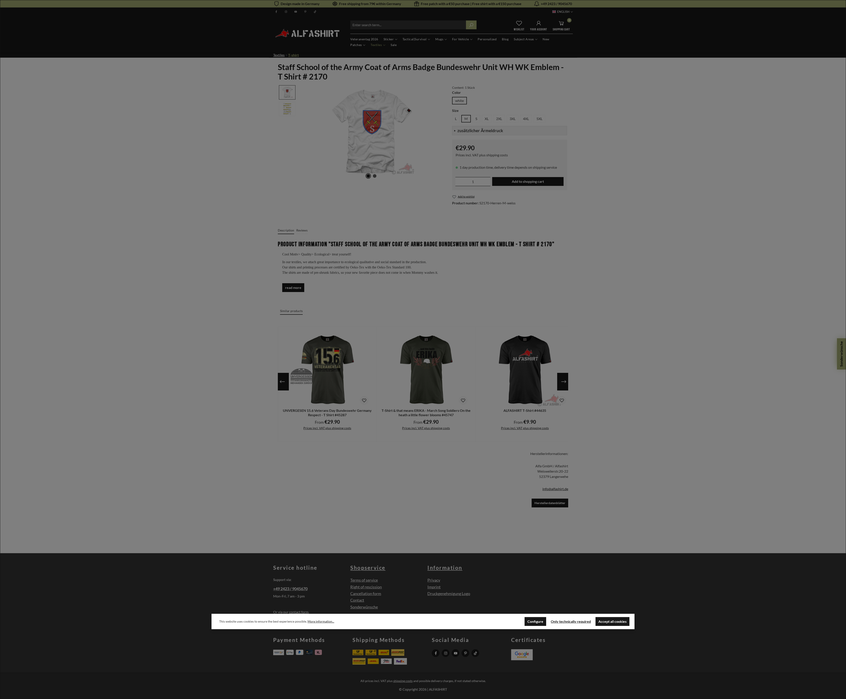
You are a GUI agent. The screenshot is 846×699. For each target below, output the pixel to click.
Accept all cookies (612, 621)
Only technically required (571, 621)
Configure (535, 621)
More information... (321, 621)
